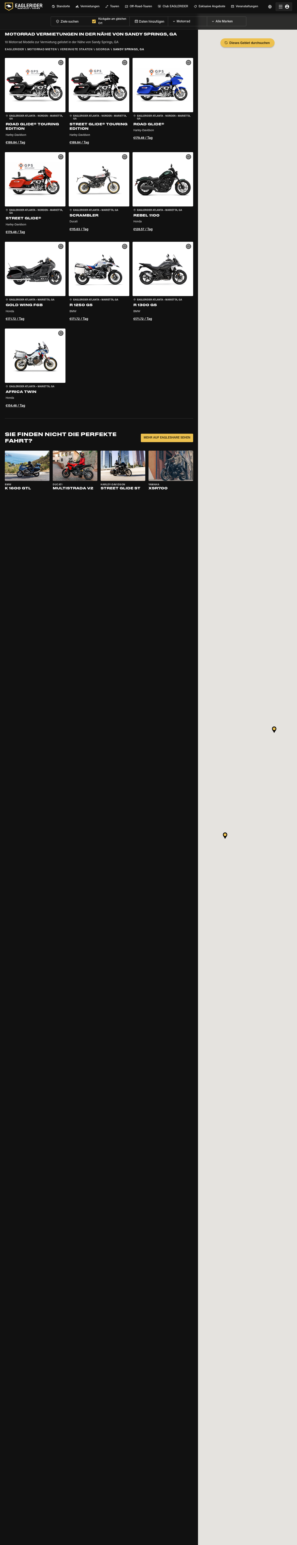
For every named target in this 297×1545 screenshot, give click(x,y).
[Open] (206, 20)
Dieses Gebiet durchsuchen (249, 43)
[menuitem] (61, 6)
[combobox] (70, 21)
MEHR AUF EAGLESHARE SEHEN (167, 437)
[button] (35, 102)
